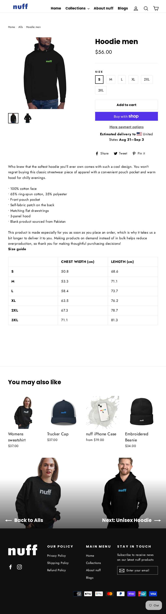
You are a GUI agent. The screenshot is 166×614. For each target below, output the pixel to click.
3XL (101, 90)
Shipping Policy (58, 563)
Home (56, 8)
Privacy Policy (56, 555)
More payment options (127, 126)
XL (133, 79)
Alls (20, 27)
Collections (75, 8)
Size (99, 71)
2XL (147, 79)
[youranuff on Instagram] (19, 566)
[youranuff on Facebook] (10, 566)
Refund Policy (56, 570)
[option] (44, 73)
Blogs (123, 8)
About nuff (103, 8)
